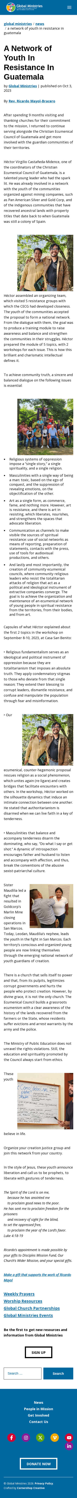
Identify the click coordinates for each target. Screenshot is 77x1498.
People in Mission (38, 1409)
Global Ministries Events (28, 1315)
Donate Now (39, 1464)
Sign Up (39, 1352)
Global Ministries (23, 86)
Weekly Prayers (19, 1294)
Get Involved (38, 1415)
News (38, 1402)
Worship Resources (23, 1301)
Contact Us (38, 1421)
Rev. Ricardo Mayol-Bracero (32, 101)
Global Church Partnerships (32, 1308)
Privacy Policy (44, 1483)
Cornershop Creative (31, 1488)
